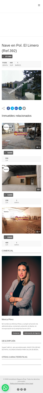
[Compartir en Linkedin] (20, 108)
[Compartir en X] (12, 108)
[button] (5, 387)
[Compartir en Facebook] (8, 108)
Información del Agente (32, 333)
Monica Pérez (7, 319)
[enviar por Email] (24, 108)
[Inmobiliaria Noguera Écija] (14, 5)
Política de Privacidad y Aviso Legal (21, 383)
